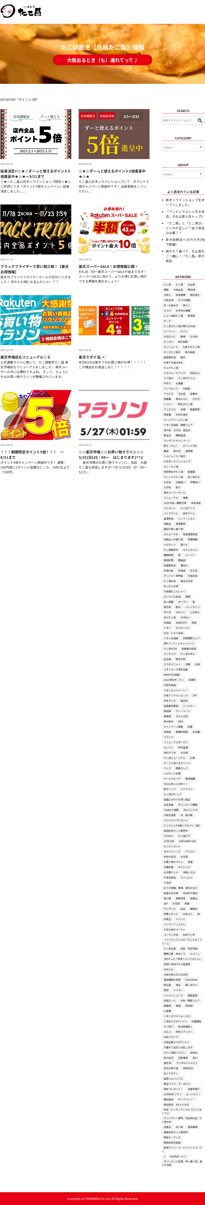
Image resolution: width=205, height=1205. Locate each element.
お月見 (184, 856)
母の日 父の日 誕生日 (177, 430)
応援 (183, 409)
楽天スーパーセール (174, 492)
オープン (183, 601)
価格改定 (180, 898)
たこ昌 (167, 284)
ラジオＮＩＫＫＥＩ (187, 1063)
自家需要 (180, 294)
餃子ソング (170, 789)
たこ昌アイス (188, 508)
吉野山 (193, 1052)
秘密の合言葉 (171, 893)
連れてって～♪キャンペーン (179, 643)
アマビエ (168, 393)
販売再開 (190, 778)
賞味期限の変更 (172, 979)
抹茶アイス (189, 513)
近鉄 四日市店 (189, 948)
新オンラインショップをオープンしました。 (185, 202)
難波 (166, 451)
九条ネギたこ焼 (191, 347)
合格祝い (180, 482)
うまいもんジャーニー (176, 690)
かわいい (180, 612)
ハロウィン (170, 544)
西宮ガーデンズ (172, 1137)
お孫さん (188, 914)
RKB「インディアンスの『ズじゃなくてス (182, 1111)
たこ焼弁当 (170, 581)
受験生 (167, 523)
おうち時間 (184, 300)
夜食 (190, 861)
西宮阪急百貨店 (172, 1142)
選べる (184, 544)
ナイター (178, 990)
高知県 (167, 711)
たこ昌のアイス (186, 378)
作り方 (167, 612)
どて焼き (168, 378)
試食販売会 (170, 565)
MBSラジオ (170, 752)
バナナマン (187, 789)
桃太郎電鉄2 (185, 1026)
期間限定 (168, 555)
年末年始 (196, 503)
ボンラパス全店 (172, 596)
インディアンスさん (174, 924)
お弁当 (167, 482)
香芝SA (167, 1063)
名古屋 (196, 731)
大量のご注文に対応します (178, 1047)
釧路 (187, 903)
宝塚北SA (188, 1068)
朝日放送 (168, 1099)
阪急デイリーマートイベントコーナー (182, 1149)
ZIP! (195, 695)
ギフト (184, 331)
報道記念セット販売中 (176, 1132)
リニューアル (171, 497)
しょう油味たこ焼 (173, 315)
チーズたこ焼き (172, 352)
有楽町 (192, 679)
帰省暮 (167, 414)
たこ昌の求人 (188, 653)
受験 (187, 664)
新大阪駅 (183, 341)
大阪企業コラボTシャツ (176, 1042)
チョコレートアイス (174, 373)
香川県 (167, 898)
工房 (192, 757)
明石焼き (195, 294)
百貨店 (181, 570)
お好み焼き (182, 414)
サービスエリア (172, 778)
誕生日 (184, 700)
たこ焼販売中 (171, 549)
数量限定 (195, 409)
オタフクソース (172, 851)
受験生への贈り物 (173, 539)
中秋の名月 (170, 856)
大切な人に (170, 336)
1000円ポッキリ (172, 1094)
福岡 (187, 596)
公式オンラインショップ (177, 461)
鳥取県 (167, 1005)
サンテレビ (170, 908)
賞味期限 (192, 1127)
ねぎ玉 (193, 570)
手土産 (181, 393)
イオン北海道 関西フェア (178, 425)
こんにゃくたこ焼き (174, 456)
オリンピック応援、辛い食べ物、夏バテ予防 (182, 1163)
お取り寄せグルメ (173, 861)
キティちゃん (190, 549)
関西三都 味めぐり (174, 953)
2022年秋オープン (174, 679)
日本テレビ (170, 700)
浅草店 (167, 731)
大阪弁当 (192, 575)
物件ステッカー (184, 1031)
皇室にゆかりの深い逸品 (177, 799)
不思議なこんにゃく (174, 591)
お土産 (191, 284)
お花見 (176, 903)
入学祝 (167, 487)
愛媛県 (167, 716)
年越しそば (189, 872)
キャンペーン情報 (173, 726)
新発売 (191, 315)
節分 (178, 607)
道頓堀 (189, 451)
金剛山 (193, 898)
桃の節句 (168, 721)
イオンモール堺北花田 (176, 669)
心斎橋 (167, 1011)
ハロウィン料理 (172, 773)
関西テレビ (182, 768)
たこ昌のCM (170, 648)
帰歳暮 (167, 399)
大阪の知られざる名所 (176, 974)
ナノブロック (171, 388)
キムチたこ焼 (171, 367)
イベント (180, 919)
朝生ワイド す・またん (177, 1083)
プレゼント (170, 508)
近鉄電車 (183, 1057)
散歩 (183, 357)
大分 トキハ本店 (173, 633)
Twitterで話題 (171, 809)
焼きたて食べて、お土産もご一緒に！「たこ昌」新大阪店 (185, 256)
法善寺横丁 (194, 1089)
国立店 (167, 985)
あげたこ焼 (170, 617)
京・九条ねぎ (171, 305)
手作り (167, 383)
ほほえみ (168, 969)
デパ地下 (168, 1026)
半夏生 (167, 919)
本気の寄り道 (171, 1068)
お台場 (184, 752)
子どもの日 (182, 716)
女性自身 (168, 804)
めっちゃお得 (171, 586)
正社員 (167, 659)
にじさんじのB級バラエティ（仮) (182, 825)
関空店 (181, 560)
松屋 (190, 726)
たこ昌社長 (170, 948)
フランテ (168, 737)
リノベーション (186, 518)
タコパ (167, 310)
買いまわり (191, 985)
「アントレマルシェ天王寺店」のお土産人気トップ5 (185, 214)
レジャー (168, 404)
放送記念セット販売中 (176, 830)
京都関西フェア (191, 638)
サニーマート (183, 711)
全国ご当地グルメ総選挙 (177, 964)
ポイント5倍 (189, 445)
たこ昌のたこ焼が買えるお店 (179, 326)
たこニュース (171, 347)
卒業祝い (195, 482)
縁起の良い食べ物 (173, 529)
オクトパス (184, 867)
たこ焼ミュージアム (174, 757)
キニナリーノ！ (186, 1099)
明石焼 (191, 289)
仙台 (183, 908)
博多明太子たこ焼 (173, 471)
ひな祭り (195, 612)
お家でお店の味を (173, 362)
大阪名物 (168, 300)
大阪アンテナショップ (176, 695)
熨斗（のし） (171, 445)
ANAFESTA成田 (172, 674)
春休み (184, 565)
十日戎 (167, 882)
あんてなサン (171, 1073)
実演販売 (180, 523)
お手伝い (185, 617)
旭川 (195, 1057)
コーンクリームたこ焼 (176, 419)
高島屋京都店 (171, 705)
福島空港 (192, 995)
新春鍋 (191, 471)
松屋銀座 (196, 1021)
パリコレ (190, 851)
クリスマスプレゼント (176, 820)
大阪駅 (186, 388)
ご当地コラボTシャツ (175, 1021)
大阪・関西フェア (190, 1000)
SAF (166, 903)
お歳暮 (179, 383)
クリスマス (170, 409)
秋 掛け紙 (187, 815)
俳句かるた (182, 399)
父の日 (193, 336)
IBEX (180, 721)
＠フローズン (183, 627)
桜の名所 (168, 1057)
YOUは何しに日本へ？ (176, 783)
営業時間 (192, 539)
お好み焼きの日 (187, 841)
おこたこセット (172, 846)
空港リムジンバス (173, 1078)
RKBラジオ (189, 934)
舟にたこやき (190, 809)
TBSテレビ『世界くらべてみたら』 (183, 959)
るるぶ (167, 1031)
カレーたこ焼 (171, 466)
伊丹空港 (183, 747)
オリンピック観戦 (187, 804)
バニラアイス (171, 513)
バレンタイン (192, 607)
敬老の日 (180, 659)
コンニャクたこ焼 (173, 477)
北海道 (167, 622)
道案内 (193, 393)
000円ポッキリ (178, 1156)
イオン (167, 627)
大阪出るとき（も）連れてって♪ (102, 59)
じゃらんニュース (173, 995)
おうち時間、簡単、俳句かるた (180, 887)
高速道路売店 (190, 534)
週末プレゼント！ (173, 1089)
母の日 (177, 451)
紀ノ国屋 (168, 601)
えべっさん (186, 877)
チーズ (167, 321)
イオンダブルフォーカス (177, 1016)
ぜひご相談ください (174, 1052)
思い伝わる (194, 477)
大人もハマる (171, 534)
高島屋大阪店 (189, 648)
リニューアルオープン (176, 742)
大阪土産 (178, 289)
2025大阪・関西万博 (175, 503)
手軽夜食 (168, 867)
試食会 (167, 1127)
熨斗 (178, 487)
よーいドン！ (193, 1094)
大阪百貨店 (170, 685)
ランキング (170, 653)
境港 (178, 1005)
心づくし (195, 953)
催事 (185, 497)
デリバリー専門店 (173, 575)
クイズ (167, 768)
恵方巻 (167, 607)
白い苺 (179, 1127)
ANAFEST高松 (190, 893)
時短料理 (168, 560)
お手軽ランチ (171, 872)
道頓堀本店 (170, 357)
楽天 (178, 985)
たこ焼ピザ (184, 835)
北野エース (170, 1000)
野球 (166, 990)
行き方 (196, 399)
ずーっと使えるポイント (177, 763)
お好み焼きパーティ (174, 929)
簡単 (183, 336)
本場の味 (168, 570)
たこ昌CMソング (173, 794)
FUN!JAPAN (191, 979)
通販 (166, 289)
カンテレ (168, 747)
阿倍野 (189, 1005)
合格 (197, 664)
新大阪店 (190, 352)
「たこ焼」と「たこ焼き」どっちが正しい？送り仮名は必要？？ (185, 228)
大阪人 (167, 294)
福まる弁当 (187, 581)
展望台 (193, 908)
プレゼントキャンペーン (177, 440)
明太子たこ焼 (185, 404)
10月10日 (169, 841)
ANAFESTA (181, 622)
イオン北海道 (171, 638)
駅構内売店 (182, 731)
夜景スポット (171, 914)
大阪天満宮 (170, 815)
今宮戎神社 (170, 877)
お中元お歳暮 (183, 310)
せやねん (168, 835)
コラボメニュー (172, 664)
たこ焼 (179, 284)
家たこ (186, 305)
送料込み (195, 373)
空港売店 (168, 518)
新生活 (167, 435)
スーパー (190, 555)
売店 (194, 622)
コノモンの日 (171, 934)
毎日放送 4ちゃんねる (176, 1104)
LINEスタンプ (171, 1037)
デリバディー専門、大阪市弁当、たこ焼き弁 (182, 1119)
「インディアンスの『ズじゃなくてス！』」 (182, 941)
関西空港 (180, 435)
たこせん (168, 341)
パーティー (170, 331)
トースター (189, 705)
